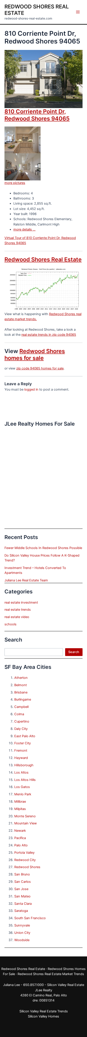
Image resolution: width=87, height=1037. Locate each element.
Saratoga (21, 911)
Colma (19, 714)
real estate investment (21, 602)
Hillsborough (23, 765)
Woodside (21, 940)
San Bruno (22, 874)
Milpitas (20, 809)
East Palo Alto (24, 736)
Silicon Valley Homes (43, 1016)
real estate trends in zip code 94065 (48, 335)
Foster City (22, 743)
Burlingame (22, 699)
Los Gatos (22, 787)
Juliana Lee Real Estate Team (26, 580)
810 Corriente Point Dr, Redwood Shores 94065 (37, 115)
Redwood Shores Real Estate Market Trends (51, 974)
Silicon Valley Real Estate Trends (43, 1011)
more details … (24, 229)
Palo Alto (21, 845)
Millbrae (20, 802)
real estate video (16, 617)
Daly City (21, 729)
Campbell (21, 707)
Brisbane (20, 692)
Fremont (20, 751)
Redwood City (25, 860)
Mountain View (25, 823)
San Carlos (22, 882)
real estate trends (17, 610)
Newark (20, 831)
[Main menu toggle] (78, 12)
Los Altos (21, 772)
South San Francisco (30, 918)
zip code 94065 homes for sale (40, 368)
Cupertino (21, 721)
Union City (22, 933)
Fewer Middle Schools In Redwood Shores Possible (43, 548)
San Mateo (22, 896)
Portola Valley (24, 853)
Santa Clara (23, 904)
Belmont (20, 685)
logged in (31, 389)
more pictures (14, 183)
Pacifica (20, 838)
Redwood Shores (27, 867)
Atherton (21, 678)
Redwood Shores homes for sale (34, 354)
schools (10, 624)
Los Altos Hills (25, 780)
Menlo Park (22, 794)
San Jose (21, 889)
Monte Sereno (25, 816)
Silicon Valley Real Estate (65, 985)
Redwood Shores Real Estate (43, 259)
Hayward (21, 758)
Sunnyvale (22, 925)
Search (73, 652)
